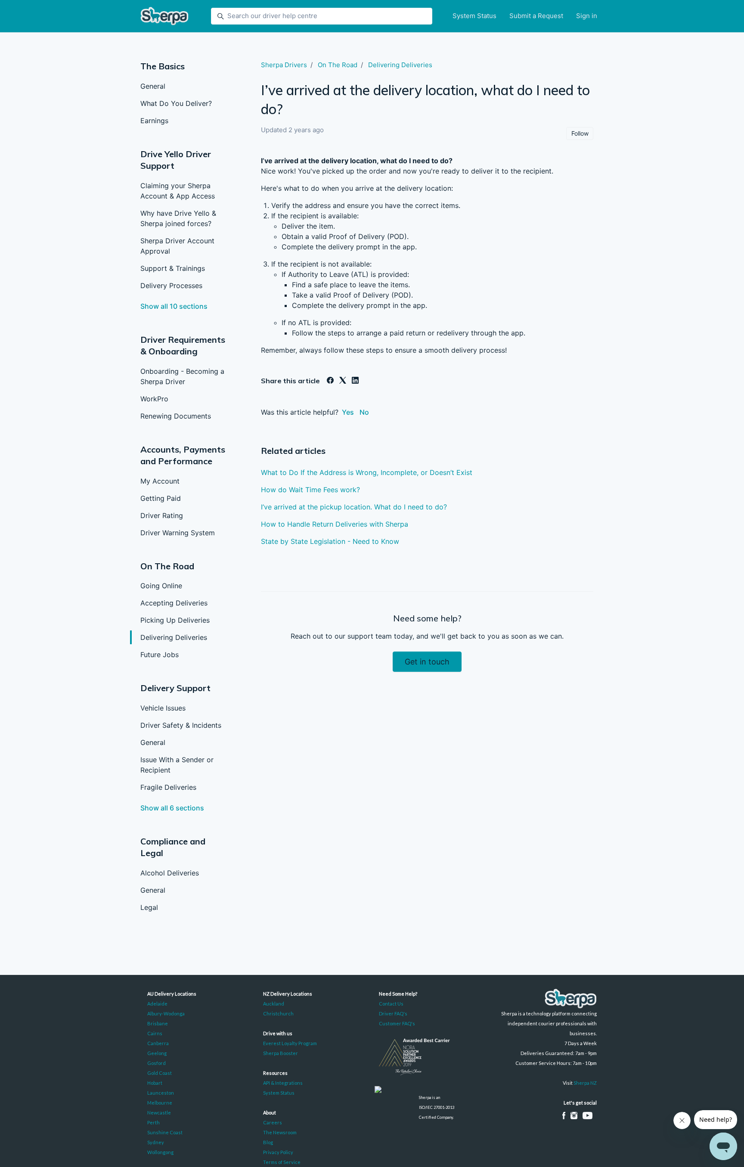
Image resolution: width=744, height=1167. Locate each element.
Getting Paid (160, 498)
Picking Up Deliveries (175, 620)
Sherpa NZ (585, 1083)
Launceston (160, 1093)
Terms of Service (282, 1162)
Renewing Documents (175, 416)
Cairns (154, 1033)
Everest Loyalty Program (290, 1043)
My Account (160, 481)
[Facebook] (330, 381)
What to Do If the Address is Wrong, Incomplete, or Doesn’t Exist (366, 472)
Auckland (273, 1003)
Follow (580, 133)
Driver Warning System (177, 532)
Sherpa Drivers (284, 65)
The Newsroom (280, 1132)
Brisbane (157, 1023)
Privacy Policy (278, 1152)
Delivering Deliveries (173, 637)
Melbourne (159, 1102)
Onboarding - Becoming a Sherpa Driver (182, 376)
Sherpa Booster (280, 1053)
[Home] (164, 16)
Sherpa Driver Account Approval (177, 245)
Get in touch (427, 661)
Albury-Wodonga (166, 1013)
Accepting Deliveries (174, 603)
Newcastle (159, 1112)
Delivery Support (175, 688)
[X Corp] (342, 381)
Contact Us (391, 1003)
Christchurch (278, 1013)
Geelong (157, 1053)
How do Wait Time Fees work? (310, 489)
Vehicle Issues (163, 708)
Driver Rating (161, 515)
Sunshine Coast (165, 1132)
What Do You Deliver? (176, 103)
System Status (474, 16)
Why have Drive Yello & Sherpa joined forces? (178, 218)
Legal (149, 907)
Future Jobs (159, 654)
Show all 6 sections (172, 808)
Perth (153, 1122)
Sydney (155, 1142)
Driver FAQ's (393, 1013)
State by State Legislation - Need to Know (330, 541)
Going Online (161, 585)
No (364, 412)
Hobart (154, 1083)
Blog (268, 1142)
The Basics (162, 66)
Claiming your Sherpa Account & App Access (177, 190)
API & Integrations (283, 1083)
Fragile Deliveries (168, 787)
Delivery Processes (171, 285)
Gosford (156, 1063)
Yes (348, 412)
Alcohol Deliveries (169, 873)
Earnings (154, 120)
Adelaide (157, 1003)
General (152, 86)
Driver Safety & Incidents (180, 725)
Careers (272, 1122)
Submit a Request (536, 16)
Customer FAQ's (397, 1023)
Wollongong (160, 1152)
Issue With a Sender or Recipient (177, 764)
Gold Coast (159, 1073)
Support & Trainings (172, 268)
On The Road (167, 566)
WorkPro (154, 398)
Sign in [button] (586, 16)
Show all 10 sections (174, 306)
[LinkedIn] (355, 381)
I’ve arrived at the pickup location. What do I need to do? (354, 507)
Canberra (158, 1043)
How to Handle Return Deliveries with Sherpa (334, 524)
